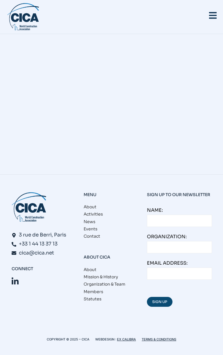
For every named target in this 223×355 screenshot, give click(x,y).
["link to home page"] (23, 17)
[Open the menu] (212, 15)
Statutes (92, 299)
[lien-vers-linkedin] (15, 281)
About (90, 206)
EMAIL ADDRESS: (167, 263)
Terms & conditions (159, 339)
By (88, 139)
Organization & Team (104, 284)
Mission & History (101, 276)
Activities (93, 214)
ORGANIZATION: (167, 237)
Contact (92, 236)
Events (8, 139)
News (25, 139)
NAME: (155, 210)
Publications (49, 139)
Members (93, 291)
